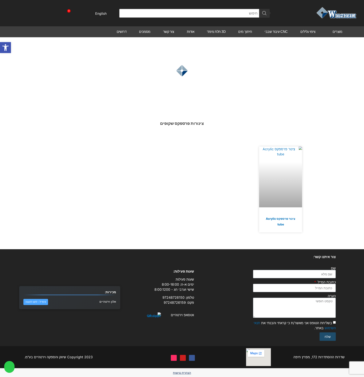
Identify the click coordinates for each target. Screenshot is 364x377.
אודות (190, 31)
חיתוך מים (245, 31)
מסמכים (144, 31)
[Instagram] (174, 358)
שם (333, 268)
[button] (5, 47)
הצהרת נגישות (182, 372)
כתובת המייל (326, 282)
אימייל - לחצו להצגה (35, 301)
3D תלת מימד (216, 31)
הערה (332, 296)
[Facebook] (192, 358)
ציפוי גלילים (308, 31)
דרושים (121, 31)
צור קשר (168, 31)
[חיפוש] (264, 13)
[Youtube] (183, 358)
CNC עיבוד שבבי (276, 31)
